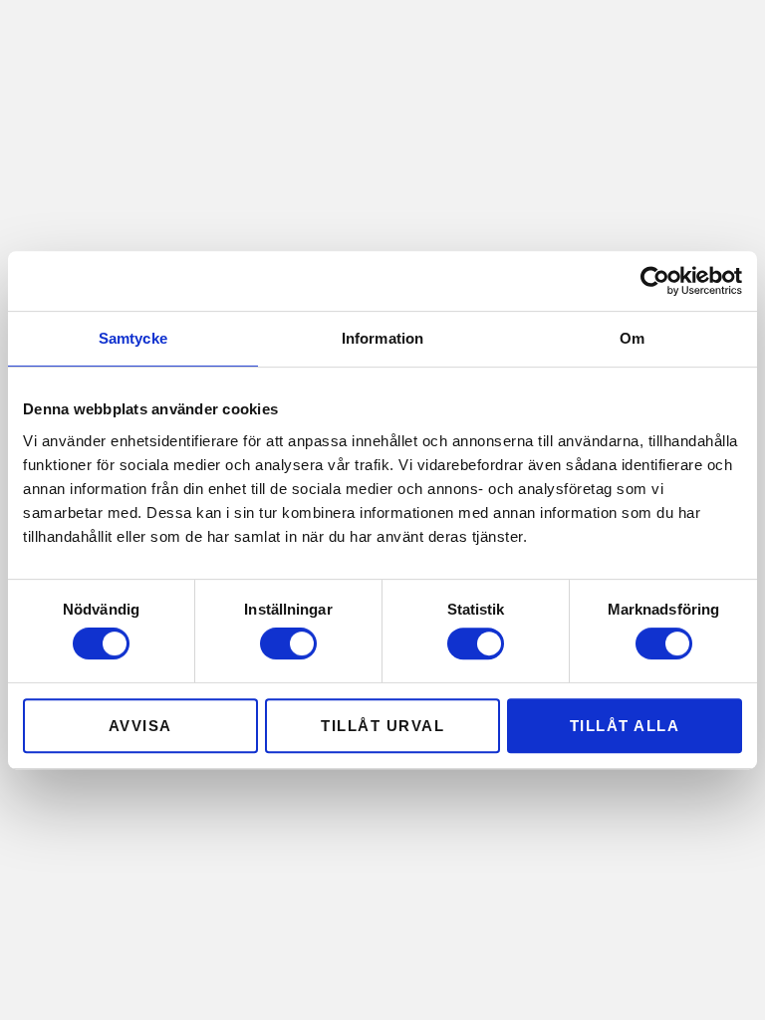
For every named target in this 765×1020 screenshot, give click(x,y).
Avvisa (140, 725)
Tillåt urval (382, 725)
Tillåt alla (625, 725)
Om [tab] (632, 338)
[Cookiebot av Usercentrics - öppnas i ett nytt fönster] (655, 281)
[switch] (288, 643)
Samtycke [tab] (133, 338)
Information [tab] (382, 338)
